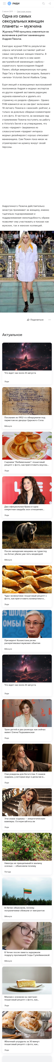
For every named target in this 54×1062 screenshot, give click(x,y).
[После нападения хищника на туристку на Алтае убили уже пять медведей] (27, 542)
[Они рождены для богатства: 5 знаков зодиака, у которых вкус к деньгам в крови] (27, 765)
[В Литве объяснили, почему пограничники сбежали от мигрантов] (27, 898)
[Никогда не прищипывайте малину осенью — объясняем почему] (27, 854)
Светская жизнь (24, 11)
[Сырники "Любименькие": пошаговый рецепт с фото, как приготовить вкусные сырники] (27, 453)
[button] (27, 272)
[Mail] (9, 3)
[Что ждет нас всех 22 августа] (27, 675)
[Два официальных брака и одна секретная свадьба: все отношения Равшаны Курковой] (27, 497)
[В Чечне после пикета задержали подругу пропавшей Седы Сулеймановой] (27, 943)
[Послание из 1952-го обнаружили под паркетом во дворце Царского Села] (27, 408)
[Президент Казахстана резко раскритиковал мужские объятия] (27, 631)
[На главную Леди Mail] (15, 3)
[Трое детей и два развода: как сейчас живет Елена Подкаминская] (27, 720)
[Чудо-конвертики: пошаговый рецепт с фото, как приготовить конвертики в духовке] (27, 586)
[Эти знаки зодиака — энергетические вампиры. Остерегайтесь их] (27, 809)
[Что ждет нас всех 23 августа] (27, 363)
